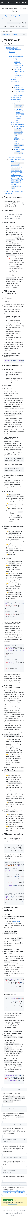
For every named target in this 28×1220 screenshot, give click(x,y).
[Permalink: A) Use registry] (3, 491)
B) (19, 105)
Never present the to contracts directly (16, 169)
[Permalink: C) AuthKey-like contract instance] (3, 389)
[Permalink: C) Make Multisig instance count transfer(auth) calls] (3, 811)
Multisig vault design (12, 48)
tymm (4, 1089)
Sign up (24, 2)
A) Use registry (18, 101)
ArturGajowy (5, 16)
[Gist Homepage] (9, 3)
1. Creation (14, 58)
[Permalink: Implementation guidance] (3, 909)
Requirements (13, 54)
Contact (11, 1212)
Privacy (8, 1210)
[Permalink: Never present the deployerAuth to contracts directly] (3, 933)
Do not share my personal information (14, 1213)
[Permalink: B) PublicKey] (3, 385)
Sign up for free (8, 1200)
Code (5, 26)
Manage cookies (18, 1212)
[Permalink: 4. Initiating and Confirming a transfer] (3, 687)
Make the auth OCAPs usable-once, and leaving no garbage (17, 174)
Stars (23, 26)
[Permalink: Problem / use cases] (3, 197)
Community (22, 1210)
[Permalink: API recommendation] (3, 834)
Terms (4, 1210)
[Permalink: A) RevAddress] (3, 369)
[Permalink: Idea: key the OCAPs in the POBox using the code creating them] (3, 623)
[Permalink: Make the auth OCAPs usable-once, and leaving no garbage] (3, 951)
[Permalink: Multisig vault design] (3, 41)
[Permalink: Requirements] (3, 222)
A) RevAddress (18, 83)
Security (13, 1210)
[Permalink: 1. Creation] (3, 298)
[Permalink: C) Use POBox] (3, 558)
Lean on (17, 163)
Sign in (18, 2)
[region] (14, 561)
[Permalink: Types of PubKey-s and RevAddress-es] (3, 438)
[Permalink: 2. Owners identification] (3, 366)
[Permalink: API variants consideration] (3, 292)
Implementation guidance (16, 159)
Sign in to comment (12, 1204)
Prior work (12, 52)
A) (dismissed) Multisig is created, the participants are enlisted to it (18, 63)
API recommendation (15, 157)
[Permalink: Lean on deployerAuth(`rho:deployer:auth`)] (3, 916)
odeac (4, 1124)
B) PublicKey (17, 85)
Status (17, 1210)
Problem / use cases (15, 49)
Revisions (13, 26)
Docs (7, 1212)
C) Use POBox (18, 109)
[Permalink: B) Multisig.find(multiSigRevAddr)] (3, 527)
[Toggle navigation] (2, 3)
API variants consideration (16, 56)
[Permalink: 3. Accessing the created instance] (3, 476)
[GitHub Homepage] (9, 1216)
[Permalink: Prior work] (3, 210)
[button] (22, 23)
